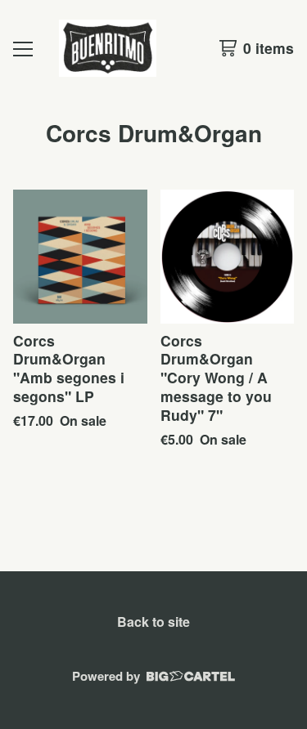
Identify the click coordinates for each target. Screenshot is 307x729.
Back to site (153, 621)
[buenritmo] (107, 48)
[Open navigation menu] (23, 48)
